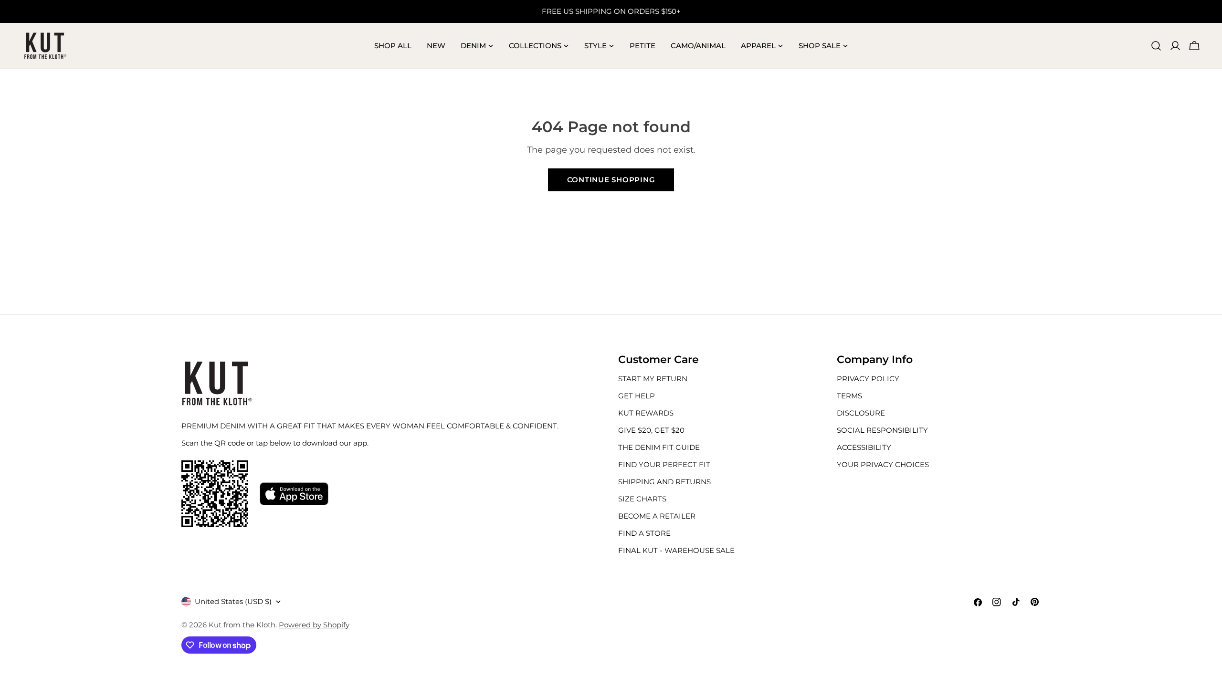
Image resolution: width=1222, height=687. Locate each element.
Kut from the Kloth (242, 624)
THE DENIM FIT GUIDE (659, 447)
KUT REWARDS (646, 412)
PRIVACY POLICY (868, 378)
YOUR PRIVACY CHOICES (883, 464)
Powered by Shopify (314, 624)
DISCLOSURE (861, 412)
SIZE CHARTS (642, 498)
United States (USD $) (233, 601)
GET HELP (636, 395)
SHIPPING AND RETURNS (664, 481)
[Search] (1156, 45)
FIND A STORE (644, 533)
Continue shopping (611, 179)
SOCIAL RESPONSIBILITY (882, 430)
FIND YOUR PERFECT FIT (664, 464)
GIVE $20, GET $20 (651, 430)
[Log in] (1175, 46)
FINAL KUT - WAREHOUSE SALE (676, 550)
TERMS (849, 395)
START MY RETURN (652, 378)
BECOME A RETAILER (656, 515)
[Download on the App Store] (294, 493)
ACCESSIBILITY (864, 447)
